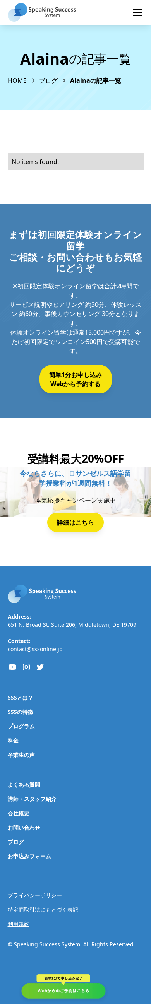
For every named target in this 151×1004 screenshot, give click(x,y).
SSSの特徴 (20, 711)
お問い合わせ (24, 827)
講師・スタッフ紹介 (32, 798)
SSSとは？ (20, 697)
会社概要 (18, 813)
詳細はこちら (75, 522)
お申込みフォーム (29, 856)
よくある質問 (24, 784)
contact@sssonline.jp (35, 649)
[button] (136, 12)
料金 (13, 740)
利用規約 (18, 923)
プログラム (21, 726)
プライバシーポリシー (35, 895)
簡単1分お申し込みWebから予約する (75, 379)
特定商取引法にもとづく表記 (43, 909)
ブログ (16, 841)
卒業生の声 (21, 754)
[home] (42, 12)
